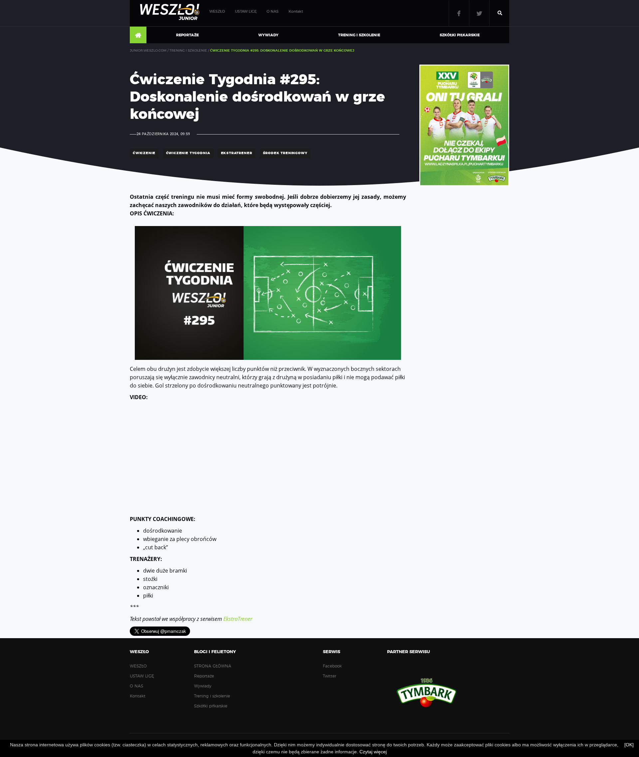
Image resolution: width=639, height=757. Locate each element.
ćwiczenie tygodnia (188, 153)
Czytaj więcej (373, 751)
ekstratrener (236, 153)
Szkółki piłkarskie (460, 35)
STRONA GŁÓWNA (138, 35)
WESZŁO (217, 11)
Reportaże (187, 35)
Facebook (459, 13)
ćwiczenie (144, 153)
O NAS (273, 11)
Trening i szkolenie (359, 35)
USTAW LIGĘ (246, 11)
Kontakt (296, 11)
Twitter (479, 13)
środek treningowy (285, 153)
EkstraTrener (237, 619)
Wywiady (268, 35)
